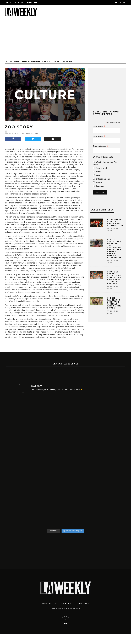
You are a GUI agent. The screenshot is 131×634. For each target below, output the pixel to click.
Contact (20, 2)
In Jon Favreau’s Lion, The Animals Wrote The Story (114, 303)
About (9, 2)
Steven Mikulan (12, 134)
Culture (54, 61)
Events (99, 182)
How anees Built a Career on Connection (115, 222)
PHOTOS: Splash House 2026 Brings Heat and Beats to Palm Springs (115, 278)
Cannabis (66, 61)
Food (9, 61)
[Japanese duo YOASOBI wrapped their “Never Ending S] (29, 461)
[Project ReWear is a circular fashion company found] (101, 461)
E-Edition (32, 2)
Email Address (100, 146)
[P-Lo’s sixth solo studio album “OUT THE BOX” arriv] (77, 461)
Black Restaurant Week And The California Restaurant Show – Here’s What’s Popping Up (115, 248)
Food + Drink (101, 168)
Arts (45, 61)
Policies (83, 603)
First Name (99, 126)
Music (17, 61)
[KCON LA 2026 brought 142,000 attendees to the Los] (53, 461)
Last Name (99, 136)
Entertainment (31, 61)
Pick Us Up (49, 603)
